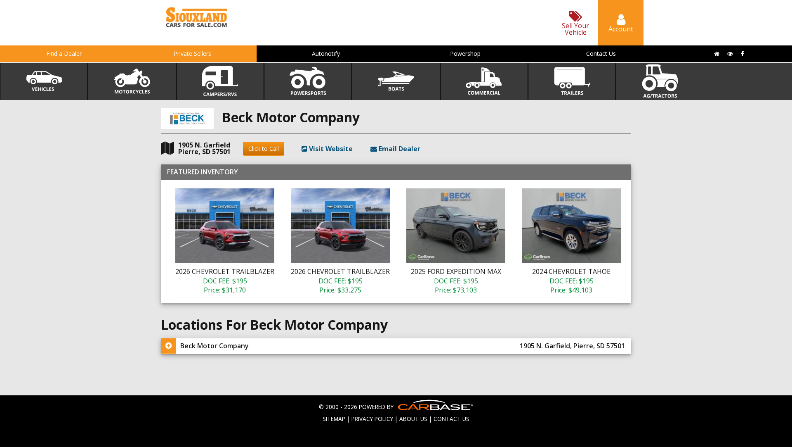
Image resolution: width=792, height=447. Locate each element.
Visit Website (330, 148)
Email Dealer (398, 148)
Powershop (465, 53)
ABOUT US (413, 419)
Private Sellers (192, 53)
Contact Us (601, 53)
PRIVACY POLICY (372, 419)
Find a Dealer (64, 53)
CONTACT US (451, 419)
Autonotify (326, 53)
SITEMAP (334, 419)
